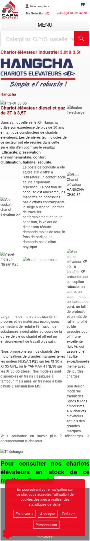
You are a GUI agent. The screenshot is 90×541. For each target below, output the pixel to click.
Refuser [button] (68, 513)
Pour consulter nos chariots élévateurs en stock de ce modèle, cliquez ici (45, 472)
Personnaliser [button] (46, 524)
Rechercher (87, 38)
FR (83, 4)
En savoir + (24, 513)
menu (45, 24)
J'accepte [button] (47, 513)
